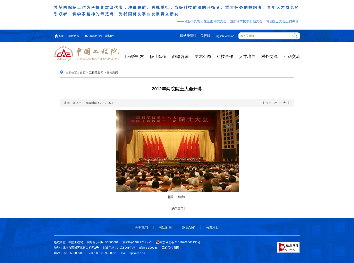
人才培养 (247, 56)
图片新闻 (112, 72)
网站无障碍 (188, 36)
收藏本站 (212, 227)
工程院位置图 (170, 247)
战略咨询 (180, 56)
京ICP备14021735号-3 (137, 242)
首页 (61, 36)
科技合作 (225, 56)
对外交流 (269, 56)
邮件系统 (73, 36)
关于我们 (141, 227)
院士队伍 (158, 56)
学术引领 (203, 56)
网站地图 (165, 227)
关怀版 (205, 36)
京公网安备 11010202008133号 (180, 242)
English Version (224, 36)
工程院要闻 (96, 72)
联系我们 (188, 227)
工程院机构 (134, 56)
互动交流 (292, 56)
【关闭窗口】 (177, 208)
